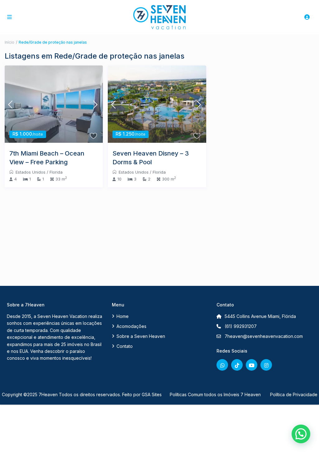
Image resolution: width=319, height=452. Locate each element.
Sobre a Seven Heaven (141, 336)
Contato (125, 346)
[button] (301, 434)
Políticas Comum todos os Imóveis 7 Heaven (215, 394)
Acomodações (131, 326)
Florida (56, 172)
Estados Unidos (30, 172)
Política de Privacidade (293, 394)
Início (9, 42)
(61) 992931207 (241, 326)
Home (123, 316)
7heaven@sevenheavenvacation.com (264, 336)
